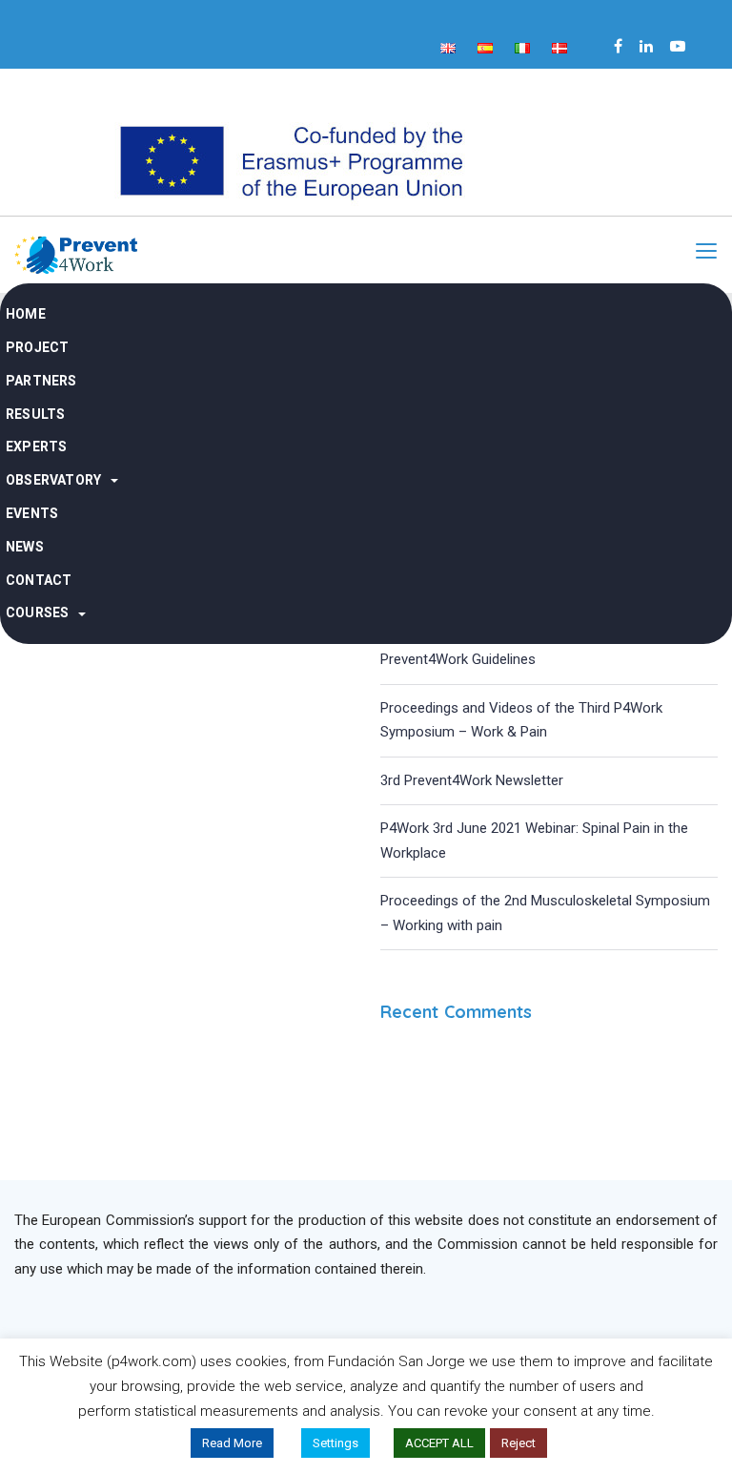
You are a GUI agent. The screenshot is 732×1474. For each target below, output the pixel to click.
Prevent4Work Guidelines (458, 659)
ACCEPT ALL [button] (439, 1443)
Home (26, 314)
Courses (37, 612)
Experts (36, 446)
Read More (232, 1443)
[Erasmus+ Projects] (289, 160)
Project (37, 347)
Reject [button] (518, 1443)
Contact (38, 580)
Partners (41, 380)
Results (35, 414)
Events (32, 513)
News (25, 546)
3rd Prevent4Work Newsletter (471, 780)
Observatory (53, 480)
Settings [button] (335, 1443)
